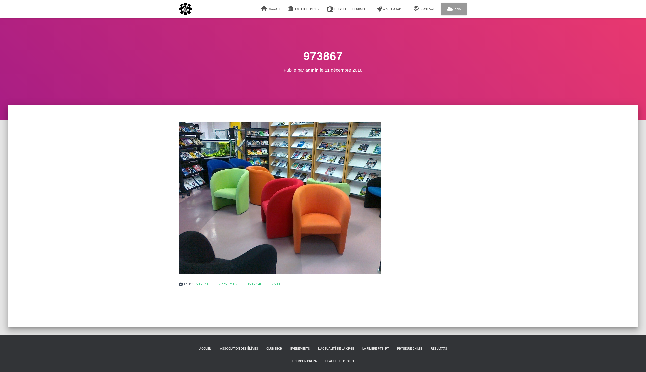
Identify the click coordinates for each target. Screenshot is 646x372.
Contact (427, 9)
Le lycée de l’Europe (350, 9)
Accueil (274, 9)
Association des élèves (239, 348)
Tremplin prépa (304, 361)
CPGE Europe (393, 9)
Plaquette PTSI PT (339, 361)
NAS (457, 9)
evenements (300, 348)
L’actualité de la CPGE (336, 348)
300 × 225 (219, 284)
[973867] (280, 197)
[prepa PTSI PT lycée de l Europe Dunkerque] (185, 9)
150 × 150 (201, 284)
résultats (439, 348)
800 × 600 (272, 284)
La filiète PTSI (305, 9)
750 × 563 (237, 284)
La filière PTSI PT (375, 348)
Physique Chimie (409, 348)
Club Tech (274, 348)
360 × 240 (254, 284)
